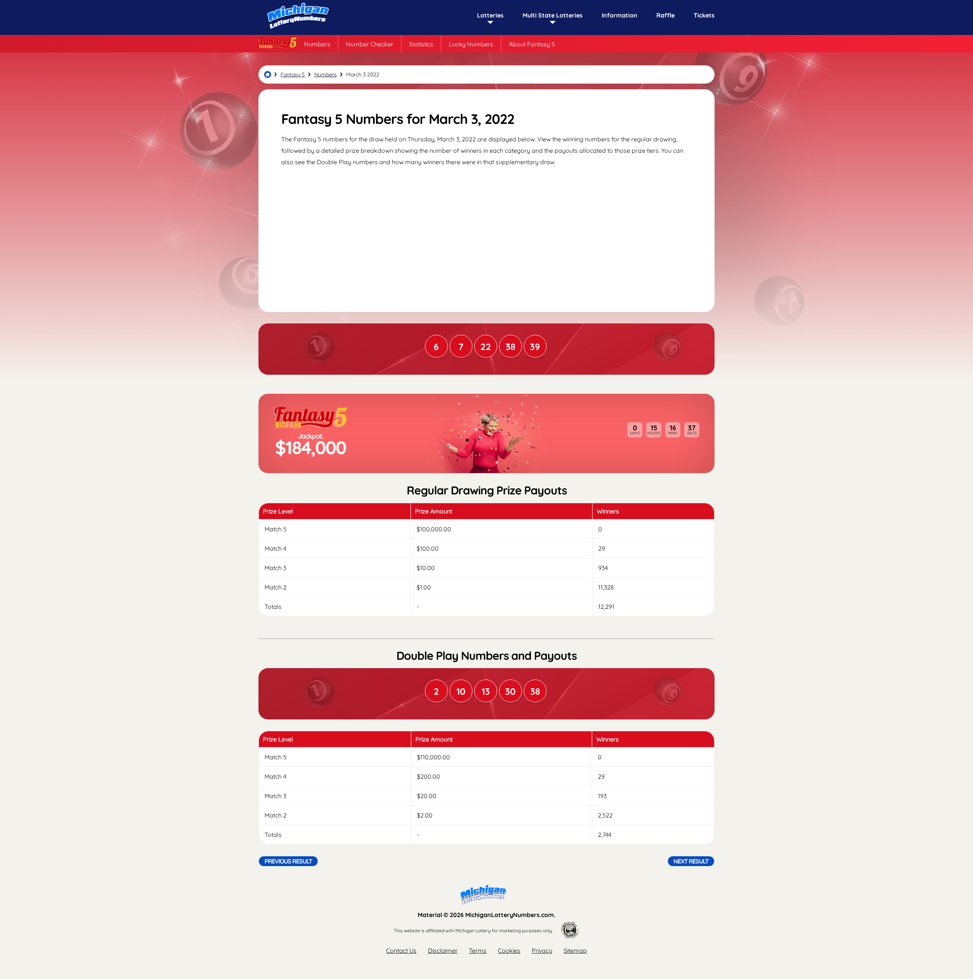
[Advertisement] (486, 232)
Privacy (542, 950)
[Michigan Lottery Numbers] (267, 74)
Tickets (704, 15)
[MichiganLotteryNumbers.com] (296, 31)
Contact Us (401, 950)
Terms (477, 950)
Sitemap (575, 950)
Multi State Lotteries (553, 15)
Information (619, 15)
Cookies (509, 950)
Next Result (690, 861)
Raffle (665, 15)
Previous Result (288, 861)
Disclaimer (443, 950)
